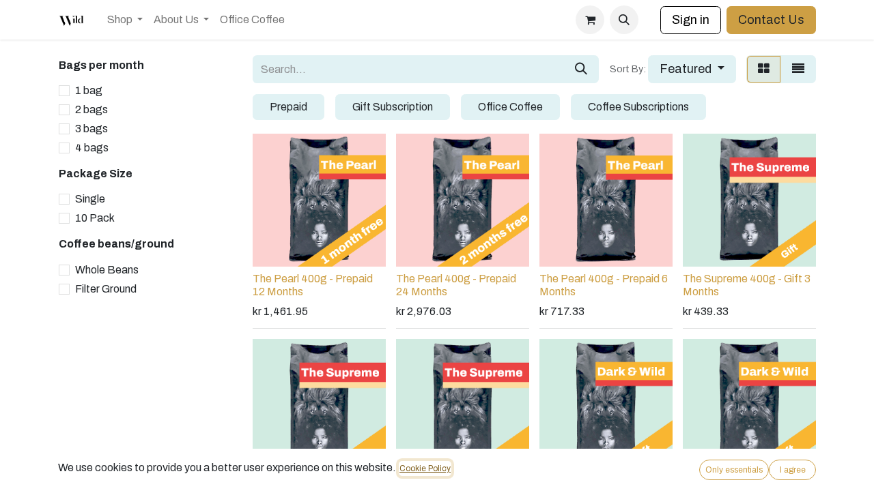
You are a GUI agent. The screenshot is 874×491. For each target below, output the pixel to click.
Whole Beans (107, 270)
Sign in (690, 20)
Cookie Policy (425, 468)
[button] (624, 19)
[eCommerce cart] (590, 19)
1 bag (88, 90)
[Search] (581, 69)
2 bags (91, 109)
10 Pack (95, 218)
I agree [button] (793, 470)
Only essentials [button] (734, 470)
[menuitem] (125, 19)
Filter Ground (106, 289)
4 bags (92, 147)
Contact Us (771, 20)
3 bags (91, 128)
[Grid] (763, 69)
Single (90, 199)
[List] (798, 69)
